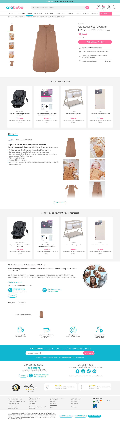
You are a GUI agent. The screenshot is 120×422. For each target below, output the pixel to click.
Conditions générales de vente (15, 399)
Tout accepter (94, 416)
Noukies (81, 23)
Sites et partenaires (54, 399)
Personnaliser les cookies (13, 403)
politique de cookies (16, 418)
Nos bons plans (32, 401)
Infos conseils (74, 401)
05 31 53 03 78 (99, 338)
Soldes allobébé (32, 408)
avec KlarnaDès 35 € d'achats (47, 336)
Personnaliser (66, 416)
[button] (83, 37)
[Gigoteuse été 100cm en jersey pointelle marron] (41, 314)
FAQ (51, 407)
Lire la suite (60, 202)
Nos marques (32, 403)
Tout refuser (80, 416)
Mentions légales (33, 405)
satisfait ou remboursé (73, 335)
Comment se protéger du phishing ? (37, 406)
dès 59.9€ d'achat (20, 335)
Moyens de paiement (13, 408)
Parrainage (73, 406)
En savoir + (108, 61)
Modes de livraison (12, 406)
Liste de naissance (75, 399)
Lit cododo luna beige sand (73, 113)
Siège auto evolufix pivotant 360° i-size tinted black (20, 114)
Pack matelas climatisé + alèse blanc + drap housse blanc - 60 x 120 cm (47, 114)
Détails (108, 30)
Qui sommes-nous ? (33, 399)
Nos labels (52, 401)
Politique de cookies (12, 405)
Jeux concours (74, 403)
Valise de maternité (75, 405)
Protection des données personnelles (16, 401)
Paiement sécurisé (97, 398)
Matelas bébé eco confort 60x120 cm (100, 113)
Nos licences (53, 403)
